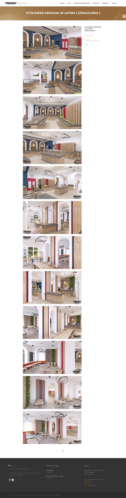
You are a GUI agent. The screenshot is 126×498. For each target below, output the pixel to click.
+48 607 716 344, (88, 481)
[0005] (52, 198)
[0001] (52, 93)
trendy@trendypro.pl (90, 485)
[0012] (52, 443)
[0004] (52, 58)
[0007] (52, 268)
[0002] (52, 128)
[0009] (52, 338)
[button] (124, 16)
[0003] (52, 163)
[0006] (52, 233)
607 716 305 (87, 483)
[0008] (52, 303)
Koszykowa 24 (49, 470)
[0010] (52, 373)
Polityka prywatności (56, 495)
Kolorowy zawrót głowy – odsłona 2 (55, 476)
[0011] (52, 408)
